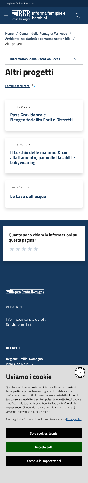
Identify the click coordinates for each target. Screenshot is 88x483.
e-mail (22, 324)
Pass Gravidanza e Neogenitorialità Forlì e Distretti (41, 117)
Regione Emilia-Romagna (20, 3)
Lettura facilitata (17, 85)
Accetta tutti (44, 447)
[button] (78, 15)
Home (9, 33)
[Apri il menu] (6, 15)
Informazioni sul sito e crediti (26, 319)
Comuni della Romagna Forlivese (43, 33)
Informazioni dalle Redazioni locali (35, 58)
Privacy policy (74, 419)
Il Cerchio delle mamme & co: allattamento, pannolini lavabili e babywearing (42, 157)
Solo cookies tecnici (44, 433)
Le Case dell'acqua (28, 196)
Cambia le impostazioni (44, 460)
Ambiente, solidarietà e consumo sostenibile (37, 38)
